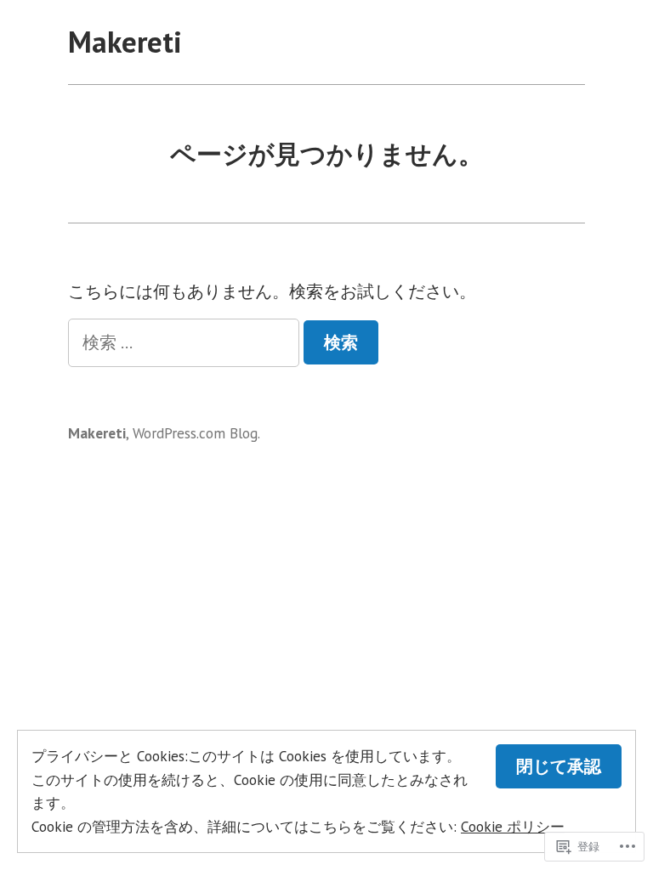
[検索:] (186, 342)
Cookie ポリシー (513, 826)
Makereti (125, 41)
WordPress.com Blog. (196, 433)
